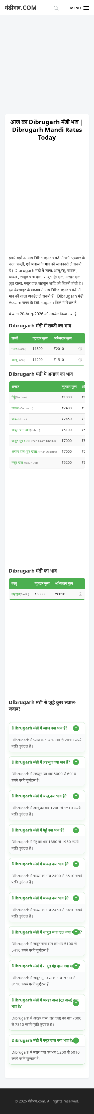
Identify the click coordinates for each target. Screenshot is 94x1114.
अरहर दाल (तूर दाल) (24, 451)
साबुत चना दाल (21, 429)
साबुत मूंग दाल (20, 440)
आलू (14, 359)
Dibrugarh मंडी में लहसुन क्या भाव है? (41, 762)
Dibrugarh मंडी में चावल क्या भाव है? (40, 864)
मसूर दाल (17, 462)
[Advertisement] (47, 62)
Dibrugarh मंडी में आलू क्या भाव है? (39, 796)
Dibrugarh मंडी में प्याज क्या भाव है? (39, 728)
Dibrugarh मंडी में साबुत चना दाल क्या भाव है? (47, 932)
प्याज (15, 348)
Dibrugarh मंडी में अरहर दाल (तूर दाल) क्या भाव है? (45, 1003)
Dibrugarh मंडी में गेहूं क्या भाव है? (38, 830)
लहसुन (16, 594)
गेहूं (13, 397)
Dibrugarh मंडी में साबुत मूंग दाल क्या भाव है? (46, 966)
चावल (16, 408)
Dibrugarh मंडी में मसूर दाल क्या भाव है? (43, 1040)
